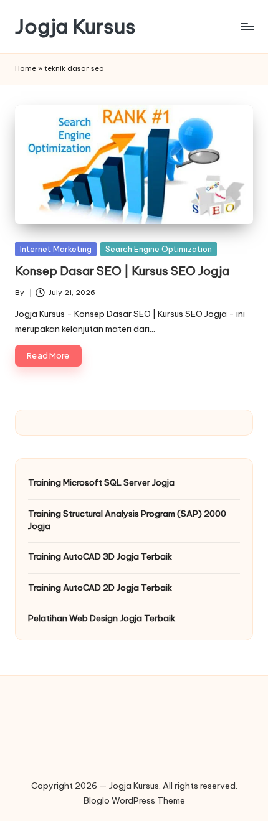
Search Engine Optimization (158, 249)
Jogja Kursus (75, 26)
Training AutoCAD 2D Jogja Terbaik (100, 587)
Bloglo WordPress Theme (134, 800)
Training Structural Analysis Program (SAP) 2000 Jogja (127, 520)
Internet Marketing (56, 249)
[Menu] (247, 26)
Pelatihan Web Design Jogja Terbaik (101, 618)
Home (25, 68)
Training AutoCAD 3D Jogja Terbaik (100, 556)
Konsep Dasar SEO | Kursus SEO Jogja (122, 270)
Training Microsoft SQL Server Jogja (101, 482)
